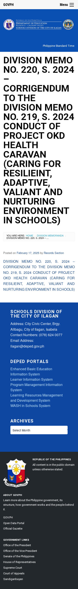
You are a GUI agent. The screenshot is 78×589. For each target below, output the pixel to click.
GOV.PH (8, 517)
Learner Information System (31, 379)
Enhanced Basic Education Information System (31, 371)
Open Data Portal (13, 523)
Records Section (54, 253)
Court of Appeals (13, 573)
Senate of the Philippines (18, 556)
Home (29, 235)
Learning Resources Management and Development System (36, 398)
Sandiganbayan (13, 579)
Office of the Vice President (20, 551)
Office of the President (17, 545)
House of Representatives (19, 562)
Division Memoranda (50, 235)
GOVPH (8, 5)
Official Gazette (12, 528)
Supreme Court (12, 567)
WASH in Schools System (30, 405)
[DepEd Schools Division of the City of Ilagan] (39, 23)
